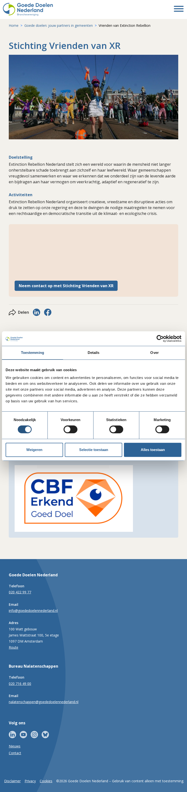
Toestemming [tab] (32, 352)
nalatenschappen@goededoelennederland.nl (43, 702)
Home (14, 25)
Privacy (30, 781)
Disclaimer (12, 781)
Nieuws (14, 746)
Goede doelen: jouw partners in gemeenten (58, 25)
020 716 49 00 (20, 683)
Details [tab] (94, 352)
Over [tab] (154, 352)
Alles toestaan (153, 450)
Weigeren (34, 450)
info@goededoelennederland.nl (33, 610)
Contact (15, 753)
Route (13, 647)
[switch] (70, 429)
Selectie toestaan (93, 450)
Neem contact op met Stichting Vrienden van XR (66, 285)
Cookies (46, 781)
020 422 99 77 (20, 592)
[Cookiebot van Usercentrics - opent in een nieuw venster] (160, 338)
